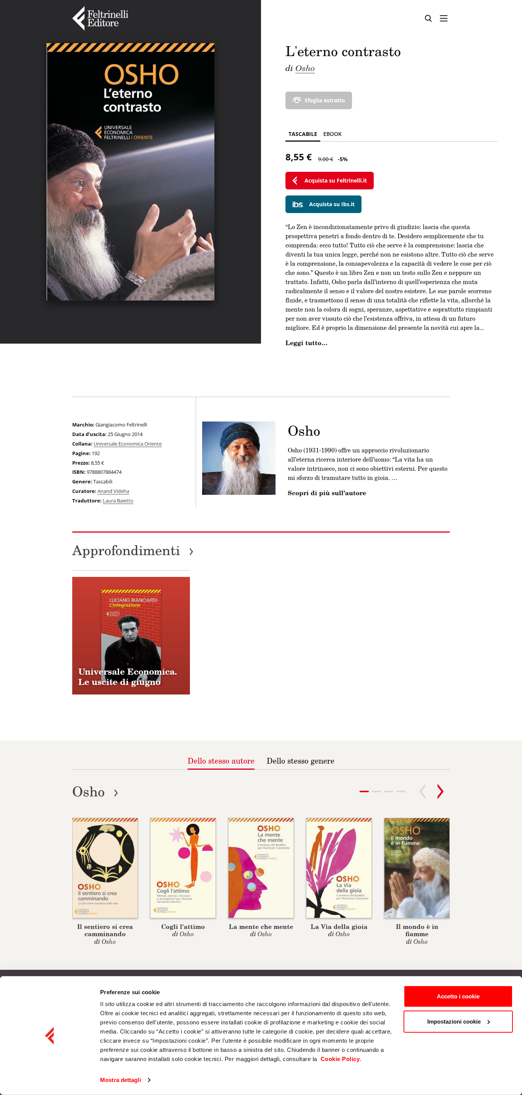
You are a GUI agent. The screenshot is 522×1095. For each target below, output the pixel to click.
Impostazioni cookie (454, 1021)
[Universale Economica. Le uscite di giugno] (131, 635)
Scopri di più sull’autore (327, 492)
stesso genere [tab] (300, 760)
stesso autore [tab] (221, 760)
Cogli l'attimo (183, 926)
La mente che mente (261, 926)
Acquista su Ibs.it (332, 204)
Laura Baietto (118, 500)
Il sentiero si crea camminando (105, 930)
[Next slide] (440, 791)
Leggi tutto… (306, 342)
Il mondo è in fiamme (417, 930)
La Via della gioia (339, 926)
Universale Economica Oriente (128, 443)
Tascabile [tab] (303, 133)
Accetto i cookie (458, 996)
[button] (376, 791)
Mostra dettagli (120, 1080)
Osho (305, 67)
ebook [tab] (332, 133)
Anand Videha (113, 491)
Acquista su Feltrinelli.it (336, 180)
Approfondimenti (133, 550)
